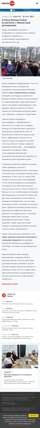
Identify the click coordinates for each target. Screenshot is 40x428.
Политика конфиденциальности (20, 425)
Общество (17, 16)
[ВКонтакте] (31, 16)
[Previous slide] (4, 355)
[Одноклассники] (33, 16)
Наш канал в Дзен (10, 284)
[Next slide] (35, 355)
